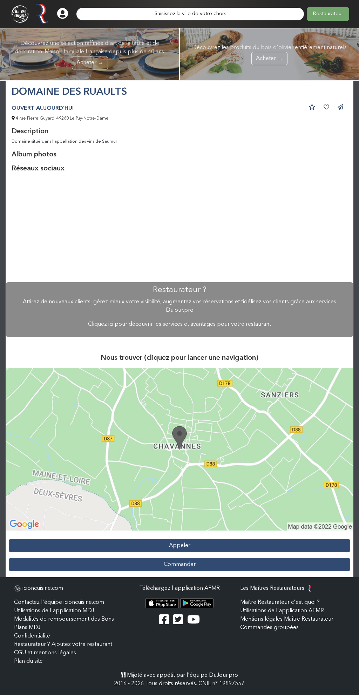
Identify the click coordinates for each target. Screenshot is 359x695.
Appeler (179, 545)
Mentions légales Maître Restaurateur (286, 619)
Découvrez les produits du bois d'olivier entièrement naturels (269, 53)
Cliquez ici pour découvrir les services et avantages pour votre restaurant (179, 324)
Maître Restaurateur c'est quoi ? (280, 602)
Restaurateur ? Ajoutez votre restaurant (63, 644)
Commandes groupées (269, 627)
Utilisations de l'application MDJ (54, 611)
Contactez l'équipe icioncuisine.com (59, 602)
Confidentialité (32, 636)
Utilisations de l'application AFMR (282, 611)
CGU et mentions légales (45, 653)
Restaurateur (328, 13)
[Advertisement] (179, 227)
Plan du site (28, 661)
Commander (180, 564)
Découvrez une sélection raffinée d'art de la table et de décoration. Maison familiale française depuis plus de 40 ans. (90, 53)
